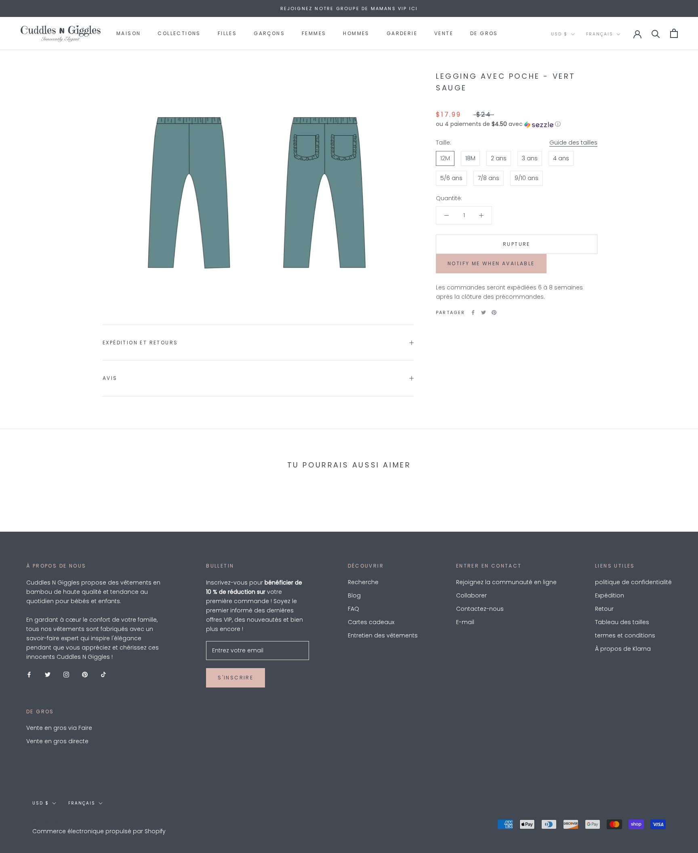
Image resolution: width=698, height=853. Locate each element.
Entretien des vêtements (383, 635)
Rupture (516, 244)
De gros (484, 33)
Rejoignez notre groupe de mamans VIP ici (349, 8)
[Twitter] (483, 312)
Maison (128, 33)
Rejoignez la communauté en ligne (506, 582)
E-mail (465, 622)
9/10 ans (526, 178)
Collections (179, 33)
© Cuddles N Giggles (65, 820)
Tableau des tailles (622, 622)
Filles (227, 33)
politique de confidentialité (633, 582)
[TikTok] (103, 674)
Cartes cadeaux (371, 622)
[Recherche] (656, 33)
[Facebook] (473, 312)
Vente (443, 33)
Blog (354, 595)
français (599, 34)
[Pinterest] (494, 312)
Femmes (314, 33)
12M (445, 158)
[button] (516, 124)
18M (470, 158)
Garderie (402, 33)
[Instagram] (66, 674)
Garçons (269, 33)
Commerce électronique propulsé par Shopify (99, 831)
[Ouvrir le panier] (674, 33)
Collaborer (471, 595)
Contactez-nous (480, 609)
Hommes (356, 33)
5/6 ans (451, 178)
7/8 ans (488, 178)
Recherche (363, 582)
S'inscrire (235, 677)
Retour (604, 609)
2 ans (499, 158)
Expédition (609, 595)
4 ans (561, 158)
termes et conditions (625, 635)
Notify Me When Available (491, 263)
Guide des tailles (573, 143)
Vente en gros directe (57, 741)
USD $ (559, 34)
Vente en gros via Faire (59, 728)
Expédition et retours (140, 342)
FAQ (353, 609)
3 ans (530, 158)
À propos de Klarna (623, 649)
